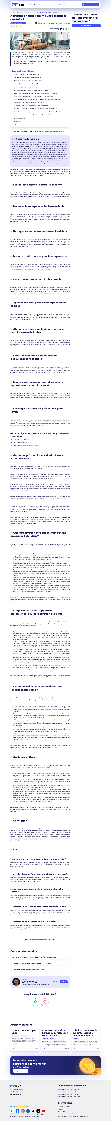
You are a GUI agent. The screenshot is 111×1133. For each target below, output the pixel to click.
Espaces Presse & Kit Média (66, 1114)
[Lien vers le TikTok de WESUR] (33, 1111)
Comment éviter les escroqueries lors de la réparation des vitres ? (35, 115)
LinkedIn (55, 982)
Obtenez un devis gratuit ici (54, 131)
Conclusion (17, 121)
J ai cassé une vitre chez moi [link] (48, 12)
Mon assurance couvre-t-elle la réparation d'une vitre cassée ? (34, 957)
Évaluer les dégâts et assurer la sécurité (26, 74)
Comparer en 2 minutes (90, 5)
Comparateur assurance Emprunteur (69, 1097)
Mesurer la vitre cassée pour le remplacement (29, 84)
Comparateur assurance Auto (67, 1092)
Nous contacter (62, 1111)
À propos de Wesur (63, 1107)
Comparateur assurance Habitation (68, 1089)
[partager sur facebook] (58, 29)
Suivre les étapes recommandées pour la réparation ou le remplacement (37, 99)
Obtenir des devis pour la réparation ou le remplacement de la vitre (35, 93)
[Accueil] (18, 5)
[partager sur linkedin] (63, 29)
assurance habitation (40, 940)
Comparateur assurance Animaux (68, 1094)
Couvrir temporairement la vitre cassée (26, 87)
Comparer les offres (20, 1071)
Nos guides (60, 1109)
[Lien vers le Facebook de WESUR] (18, 1111)
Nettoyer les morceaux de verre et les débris (28, 81)
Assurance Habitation (23, 12)
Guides (34, 12)
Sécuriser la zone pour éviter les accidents (27, 78)
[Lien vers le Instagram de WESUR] (23, 1111)
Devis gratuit (85, 25)
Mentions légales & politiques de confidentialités (72, 1116)
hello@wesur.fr (15, 1094)
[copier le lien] (69, 29)
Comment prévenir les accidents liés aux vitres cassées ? (32, 106)
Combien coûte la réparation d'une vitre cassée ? (29, 969)
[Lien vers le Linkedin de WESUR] (28, 1111)
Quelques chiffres (19, 118)
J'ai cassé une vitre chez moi (19, 439)
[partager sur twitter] (61, 29)
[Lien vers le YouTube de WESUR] (44, 1111)
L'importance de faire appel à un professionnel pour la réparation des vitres (38, 112)
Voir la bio (63, 982)
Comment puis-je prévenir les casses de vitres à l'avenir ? (32, 963)
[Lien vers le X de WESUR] (38, 1111)
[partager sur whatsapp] (66, 29)
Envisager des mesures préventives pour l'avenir (29, 102)
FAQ (15, 124)
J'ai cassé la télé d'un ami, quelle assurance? (24, 446)
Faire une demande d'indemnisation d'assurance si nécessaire (33, 96)
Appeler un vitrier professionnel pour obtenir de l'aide (31, 90)
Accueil (12, 12)
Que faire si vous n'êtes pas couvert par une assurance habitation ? (35, 109)
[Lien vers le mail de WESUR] (12, 1111)
